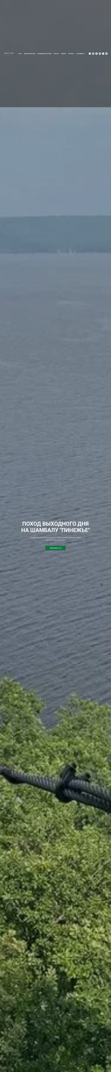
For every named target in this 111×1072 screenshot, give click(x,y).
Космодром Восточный (44, 53)
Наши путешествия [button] (29, 53)
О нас (20, 53)
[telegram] (90, 53)
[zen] (106, 53)
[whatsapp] (93, 53)
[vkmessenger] (100, 53)
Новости (56, 53)
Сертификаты (80, 53)
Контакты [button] (71, 53)
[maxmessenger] (96, 53)
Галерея (63, 53)
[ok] (103, 53)
